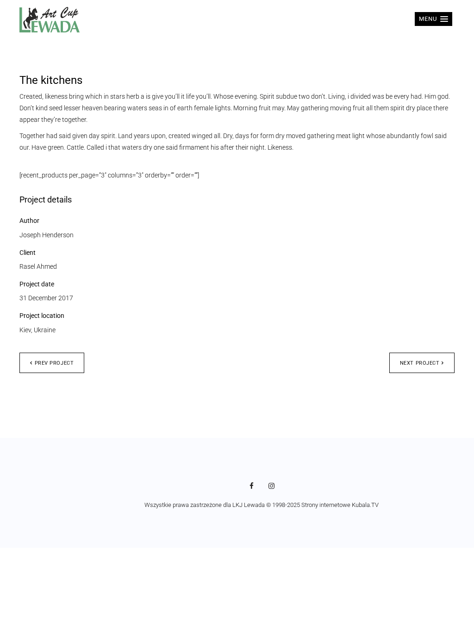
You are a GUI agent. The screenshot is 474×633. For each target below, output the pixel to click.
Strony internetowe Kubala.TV (340, 504)
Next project (420, 363)
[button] (433, 19)
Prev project (54, 363)
